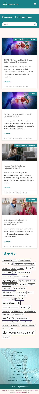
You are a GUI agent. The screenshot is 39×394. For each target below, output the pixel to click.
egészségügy (10, 280)
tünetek (5, 328)
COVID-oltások (24, 273)
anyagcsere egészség (24, 264)
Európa (7, 288)
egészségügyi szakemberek (10, 284)
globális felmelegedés (9, 295)
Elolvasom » (7, 82)
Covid (30, 268)
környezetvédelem (17, 311)
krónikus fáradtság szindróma (10, 307)
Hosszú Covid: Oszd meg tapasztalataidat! (14, 167)
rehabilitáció (15, 325)
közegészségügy (30, 311)
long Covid (8, 318)
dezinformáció (7, 276)
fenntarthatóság (19, 288)
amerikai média (7, 264)
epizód (31, 284)
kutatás (25, 307)
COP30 (20, 268)
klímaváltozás (11, 303)
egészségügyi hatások (27, 281)
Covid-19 (9, 272)
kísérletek (6, 311)
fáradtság (22, 292)
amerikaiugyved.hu (21, 392)
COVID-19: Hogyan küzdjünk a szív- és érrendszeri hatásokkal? (19, 61)
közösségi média (18, 314)
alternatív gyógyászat (24, 260)
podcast (5, 325)
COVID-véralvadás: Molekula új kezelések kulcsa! (17, 115)
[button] (35, 4)
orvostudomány (26, 322)
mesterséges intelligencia (10, 322)
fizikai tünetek (9, 292)
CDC (13, 268)
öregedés (6, 337)
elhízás (23, 284)
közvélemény (6, 314)
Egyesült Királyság (21, 276)
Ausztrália (6, 268)
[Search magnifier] (35, 24)
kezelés (19, 299)
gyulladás (22, 295)
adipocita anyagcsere (9, 260)
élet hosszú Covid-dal (18, 332)
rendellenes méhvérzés (28, 325)
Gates (30, 292)
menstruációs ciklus (22, 318)
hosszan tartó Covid (8, 299)
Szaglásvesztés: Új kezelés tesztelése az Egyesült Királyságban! (15, 222)
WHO (13, 328)
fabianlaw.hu (34, 390)
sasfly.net (4, 390)
